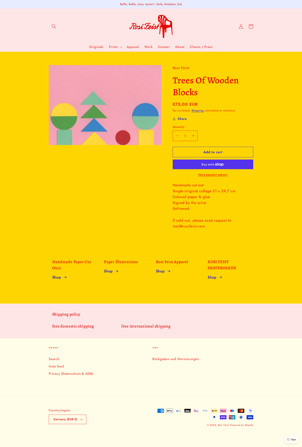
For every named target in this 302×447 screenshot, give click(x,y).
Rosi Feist (223, 425)
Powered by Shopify (241, 425)
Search (54, 359)
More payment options (213, 175)
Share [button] (182, 119)
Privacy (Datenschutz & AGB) (71, 373)
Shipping (197, 110)
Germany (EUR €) (65, 419)
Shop (56, 277)
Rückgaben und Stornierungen (175, 359)
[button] (54, 26)
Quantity (179, 127)
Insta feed (56, 366)
